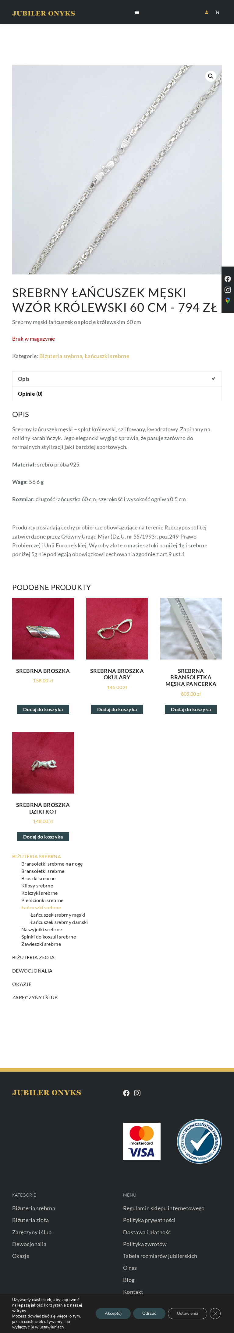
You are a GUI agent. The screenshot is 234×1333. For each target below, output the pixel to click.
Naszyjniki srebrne (41, 929)
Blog (128, 1279)
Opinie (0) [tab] (30, 393)
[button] (210, 76)
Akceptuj (113, 1313)
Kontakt (133, 1291)
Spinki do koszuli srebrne (48, 936)
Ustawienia (187, 1313)
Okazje (21, 984)
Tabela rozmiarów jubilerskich (160, 1255)
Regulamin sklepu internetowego (164, 1208)
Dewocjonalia (32, 970)
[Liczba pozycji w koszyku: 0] (217, 11)
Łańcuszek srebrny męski (57, 915)
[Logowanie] (206, 12)
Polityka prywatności (149, 1220)
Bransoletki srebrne (43, 871)
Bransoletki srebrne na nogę (52, 863)
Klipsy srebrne (37, 885)
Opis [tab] (24, 378)
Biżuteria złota (33, 957)
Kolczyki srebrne (39, 893)
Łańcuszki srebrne (107, 356)
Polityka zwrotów (145, 1244)
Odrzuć (149, 1313)
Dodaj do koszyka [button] (43, 709)
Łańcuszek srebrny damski (59, 922)
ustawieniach (52, 1327)
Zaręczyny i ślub (35, 997)
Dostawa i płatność (147, 1232)
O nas (130, 1267)
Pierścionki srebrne (42, 900)
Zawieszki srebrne (41, 944)
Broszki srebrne (38, 878)
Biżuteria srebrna (60, 356)
